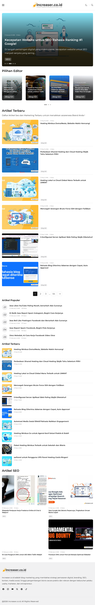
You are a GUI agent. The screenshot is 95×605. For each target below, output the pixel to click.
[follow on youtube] (12, 589)
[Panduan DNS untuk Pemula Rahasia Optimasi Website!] (70, 547)
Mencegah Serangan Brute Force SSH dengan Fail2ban (65, 209)
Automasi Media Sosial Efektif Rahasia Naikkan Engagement (41, 421)
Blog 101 (9, 97)
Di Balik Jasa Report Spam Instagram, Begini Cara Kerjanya (36, 313)
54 (54, 294)
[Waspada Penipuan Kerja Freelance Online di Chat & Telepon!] (24, 503)
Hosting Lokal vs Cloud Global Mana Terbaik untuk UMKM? (63, 181)
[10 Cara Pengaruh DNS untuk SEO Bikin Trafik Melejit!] (24, 547)
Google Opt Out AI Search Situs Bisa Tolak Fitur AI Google (83, 89)
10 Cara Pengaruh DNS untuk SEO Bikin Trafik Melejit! (22, 555)
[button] (3, 5)
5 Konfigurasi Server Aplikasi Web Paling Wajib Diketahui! (66, 237)
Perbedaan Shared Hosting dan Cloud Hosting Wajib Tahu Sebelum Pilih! (47, 361)
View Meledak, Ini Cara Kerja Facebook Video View (32, 335)
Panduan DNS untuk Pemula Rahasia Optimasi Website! (69, 555)
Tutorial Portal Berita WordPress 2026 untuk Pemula (44, 44)
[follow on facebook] (3, 589)
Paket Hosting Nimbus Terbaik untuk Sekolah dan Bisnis (39, 445)
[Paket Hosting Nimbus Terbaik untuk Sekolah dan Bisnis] (7, 452)
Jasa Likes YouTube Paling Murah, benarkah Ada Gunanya (35, 306)
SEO (8, 59)
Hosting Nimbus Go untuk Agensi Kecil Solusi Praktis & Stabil (41, 433)
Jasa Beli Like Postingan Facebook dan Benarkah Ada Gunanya (38, 320)
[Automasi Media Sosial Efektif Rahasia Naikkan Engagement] (7, 428)
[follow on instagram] (8, 589)
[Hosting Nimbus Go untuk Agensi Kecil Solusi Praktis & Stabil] (7, 440)
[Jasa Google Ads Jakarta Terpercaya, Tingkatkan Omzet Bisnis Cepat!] (70, 503)
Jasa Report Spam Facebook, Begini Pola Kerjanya (32, 328)
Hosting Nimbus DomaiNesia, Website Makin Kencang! (65, 123)
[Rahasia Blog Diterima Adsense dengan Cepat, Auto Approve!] (20, 284)
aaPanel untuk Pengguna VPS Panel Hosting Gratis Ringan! (41, 457)
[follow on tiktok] (26, 589)
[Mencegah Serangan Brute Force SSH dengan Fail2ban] (20, 227)
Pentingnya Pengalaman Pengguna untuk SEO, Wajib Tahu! (10, 90)
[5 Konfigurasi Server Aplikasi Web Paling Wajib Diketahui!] (20, 256)
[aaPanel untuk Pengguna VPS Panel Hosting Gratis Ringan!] (7, 464)
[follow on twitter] (17, 589)
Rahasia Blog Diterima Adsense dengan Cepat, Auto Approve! (42, 409)
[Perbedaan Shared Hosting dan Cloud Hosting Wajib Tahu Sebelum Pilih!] (20, 171)
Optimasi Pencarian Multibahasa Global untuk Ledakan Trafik (36, 89)
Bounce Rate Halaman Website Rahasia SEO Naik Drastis (58, 90)
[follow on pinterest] (21, 589)
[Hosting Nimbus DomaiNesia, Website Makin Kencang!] (20, 142)
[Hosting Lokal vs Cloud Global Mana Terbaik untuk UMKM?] (20, 199)
